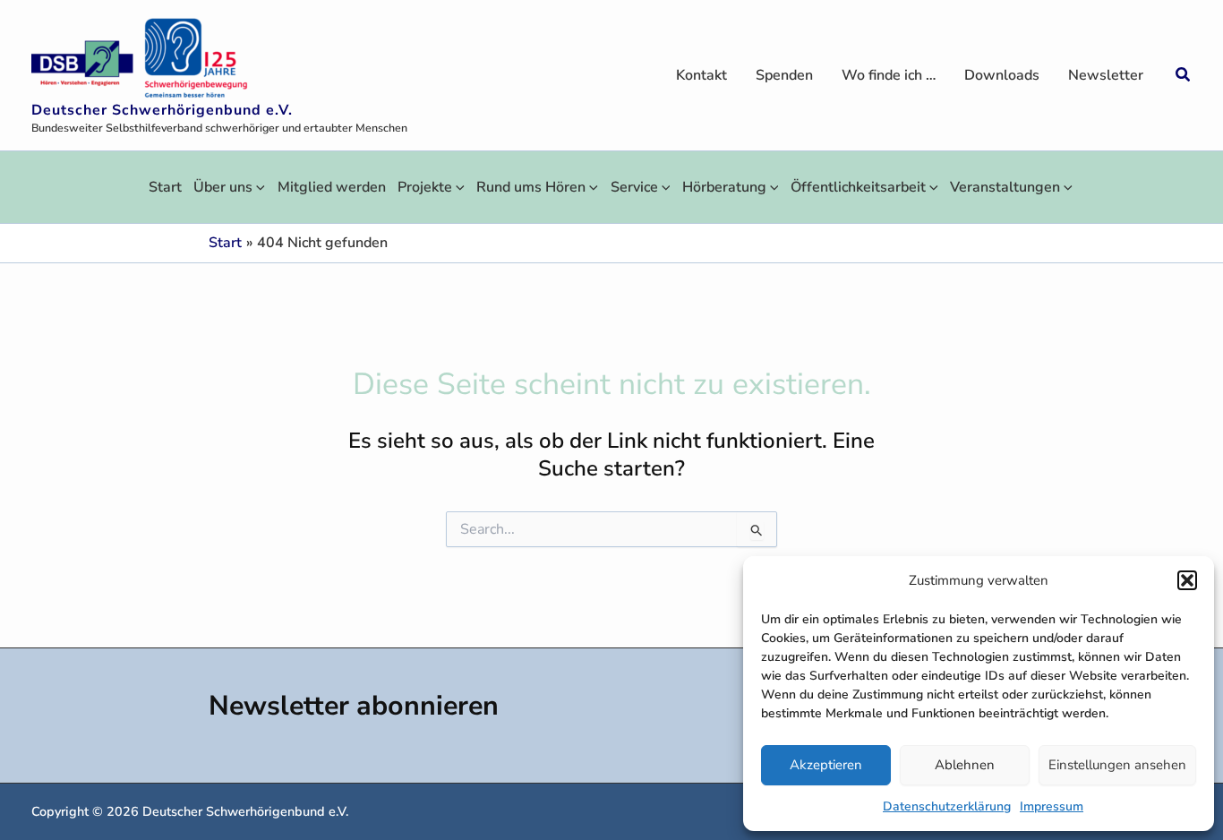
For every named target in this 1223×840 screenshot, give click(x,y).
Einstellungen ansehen (1117, 765)
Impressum (1051, 806)
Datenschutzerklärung (947, 806)
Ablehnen (965, 765)
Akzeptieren (826, 765)
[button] (1187, 580)
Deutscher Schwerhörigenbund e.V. (162, 110)
